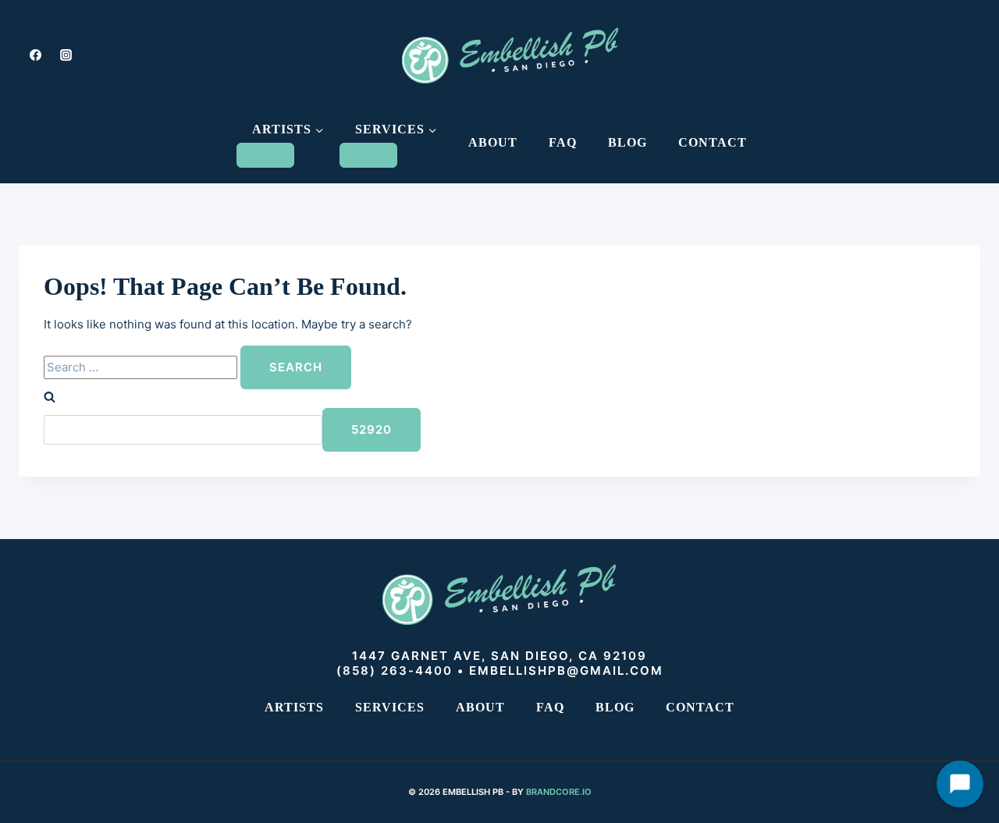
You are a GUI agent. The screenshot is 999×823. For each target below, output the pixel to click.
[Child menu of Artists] (265, 155)
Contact (712, 142)
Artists (294, 707)
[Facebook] (35, 54)
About (492, 142)
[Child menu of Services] (368, 155)
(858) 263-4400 (394, 670)
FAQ (563, 142)
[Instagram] (65, 54)
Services (390, 707)
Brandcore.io (559, 791)
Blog (627, 142)
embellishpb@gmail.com (566, 670)
